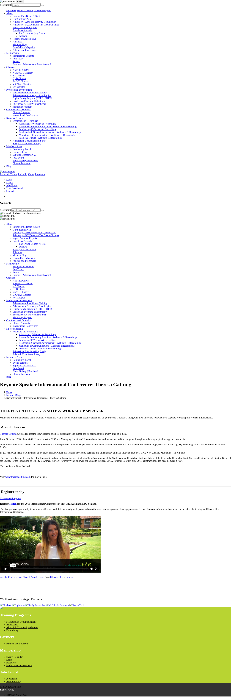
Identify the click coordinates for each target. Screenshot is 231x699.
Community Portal (22, 149)
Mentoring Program (22, 106)
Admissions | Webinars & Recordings (37, 123)
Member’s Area (14, 146)
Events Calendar (14, 657)
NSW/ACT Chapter (23, 72)
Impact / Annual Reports (25, 27)
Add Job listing (13, 681)
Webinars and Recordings (25, 121)
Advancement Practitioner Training (30, 92)
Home (9, 392)
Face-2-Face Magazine (24, 47)
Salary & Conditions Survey (27, 143)
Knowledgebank (14, 118)
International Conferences (25, 115)
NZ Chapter (19, 75)
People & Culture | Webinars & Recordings (40, 137)
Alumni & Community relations (22, 627)
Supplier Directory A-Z (24, 154)
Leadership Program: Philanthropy (30, 101)
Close (19, 1)
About (9, 13)
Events (9, 182)
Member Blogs (20, 44)
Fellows (23, 36)
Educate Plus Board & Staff (26, 16)
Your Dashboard (14, 188)
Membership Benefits (23, 55)
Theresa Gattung (8, 433)
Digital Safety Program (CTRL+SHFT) (32, 98)
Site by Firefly (7, 689)
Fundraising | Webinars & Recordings (37, 129)
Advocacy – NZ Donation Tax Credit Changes (36, 24)
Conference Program (10, 498)
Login (9, 179)
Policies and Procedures (24, 50)
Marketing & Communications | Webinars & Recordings (46, 135)
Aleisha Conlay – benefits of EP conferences (22, 577)
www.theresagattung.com (17, 477)
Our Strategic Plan (22, 19)
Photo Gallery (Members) (25, 160)
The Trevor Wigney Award (32, 33)
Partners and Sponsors (17, 643)
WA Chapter (19, 87)
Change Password (21, 163)
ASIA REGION (21, 70)
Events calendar (20, 152)
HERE (13, 503)
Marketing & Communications (21, 621)
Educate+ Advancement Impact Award (32, 64)
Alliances (17, 41)
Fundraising (12, 630)
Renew (16, 61)
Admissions (12, 624)
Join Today (18, 58)
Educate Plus (56, 577)
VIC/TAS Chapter (22, 84)
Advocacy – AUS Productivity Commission (34, 21)
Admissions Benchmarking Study (29, 140)
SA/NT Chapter (20, 81)
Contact (10, 191)
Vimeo (70, 577)
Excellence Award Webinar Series (29, 104)
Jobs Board (18, 157)
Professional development (19, 89)
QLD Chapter (19, 78)
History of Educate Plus (24, 38)
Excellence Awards (22, 30)
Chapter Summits (21, 112)
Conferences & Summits (18, 109)
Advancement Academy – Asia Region (32, 95)
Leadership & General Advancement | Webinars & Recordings (50, 132)
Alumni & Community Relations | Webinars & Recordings (48, 126)
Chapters (10, 67)
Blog (8, 166)
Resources (11, 662)
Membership (12, 53)
